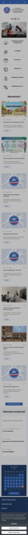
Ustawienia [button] (14, 524)
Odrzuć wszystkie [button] (14, 528)
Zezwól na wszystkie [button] (14, 532)
